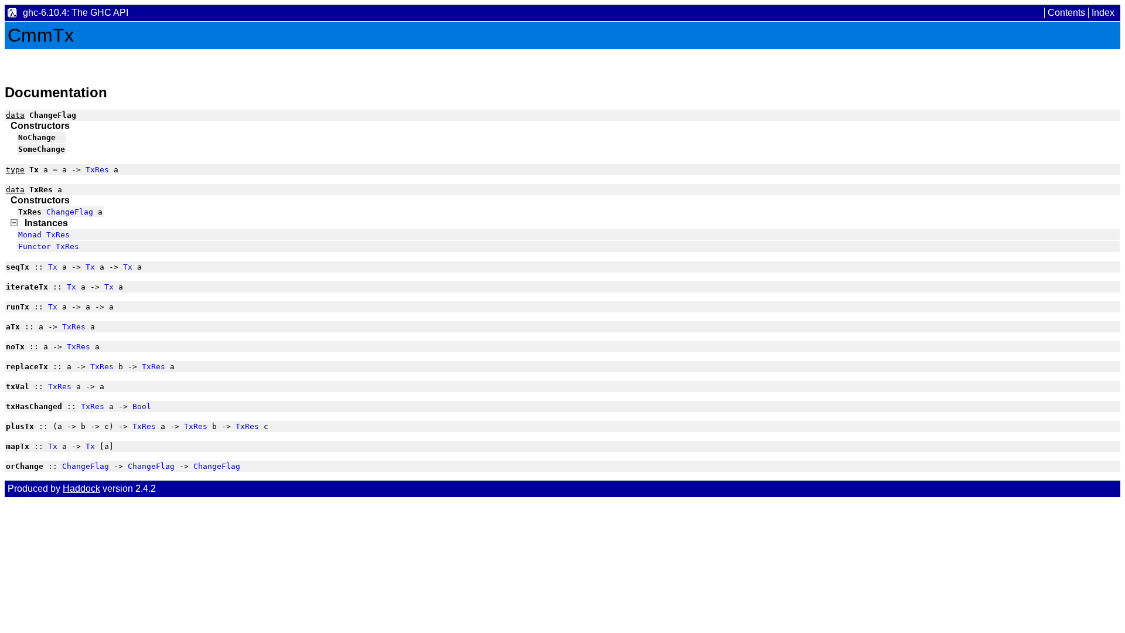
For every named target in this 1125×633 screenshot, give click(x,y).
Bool (141, 406)
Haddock (81, 489)
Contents (1066, 13)
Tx (52, 267)
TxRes (97, 169)
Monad (30, 234)
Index (1103, 13)
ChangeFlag (69, 211)
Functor (34, 246)
